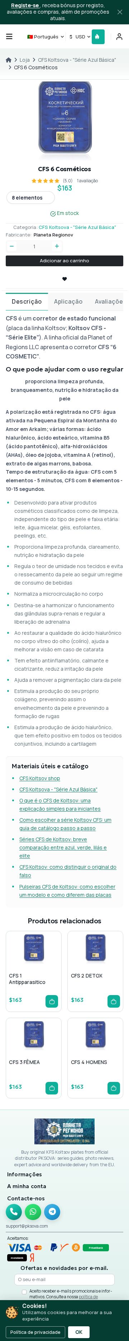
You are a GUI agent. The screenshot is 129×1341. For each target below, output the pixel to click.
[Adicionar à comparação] (45, 963)
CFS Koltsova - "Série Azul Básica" (77, 59)
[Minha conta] (119, 37)
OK (78, 1332)
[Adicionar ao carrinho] (52, 1001)
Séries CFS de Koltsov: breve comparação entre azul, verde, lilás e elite (63, 847)
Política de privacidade (35, 1332)
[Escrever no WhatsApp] (33, 1212)
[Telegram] (52, 1212)
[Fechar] (120, 12)
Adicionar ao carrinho (64, 260)
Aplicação (68, 301)
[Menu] (9, 37)
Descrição (27, 301)
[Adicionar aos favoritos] (33, 963)
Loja (25, 59)
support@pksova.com (27, 1226)
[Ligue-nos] (14, 1212)
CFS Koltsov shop (39, 778)
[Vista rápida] (22, 963)
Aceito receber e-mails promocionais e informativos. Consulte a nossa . (70, 1296)
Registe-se (25, 5)
